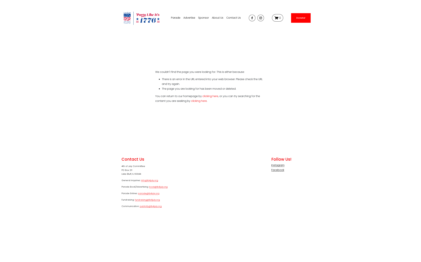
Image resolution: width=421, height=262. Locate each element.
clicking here (210, 96)
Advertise (189, 18)
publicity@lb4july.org (151, 206)
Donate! (300, 17)
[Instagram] (260, 18)
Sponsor (203, 18)
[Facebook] (252, 18)
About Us (217, 18)
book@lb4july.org (158, 186)
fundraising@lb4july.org (147, 199)
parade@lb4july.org (148, 193)
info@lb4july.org (149, 180)
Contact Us (233, 18)
